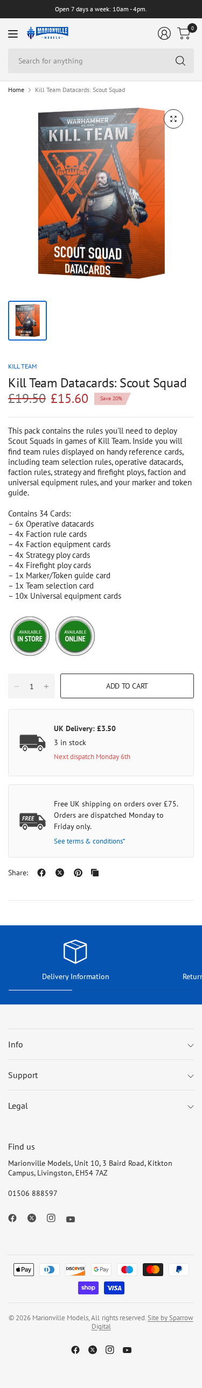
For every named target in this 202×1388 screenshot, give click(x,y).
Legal (18, 1105)
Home (16, 90)
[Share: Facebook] (41, 873)
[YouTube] (74, 1219)
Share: (18, 872)
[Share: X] (60, 873)
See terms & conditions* (90, 841)
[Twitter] (36, 1218)
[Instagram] (55, 1218)
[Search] (180, 60)
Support (23, 1075)
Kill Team (22, 366)
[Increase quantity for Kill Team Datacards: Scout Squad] (46, 686)
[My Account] (164, 33)
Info (15, 1044)
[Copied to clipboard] (95, 873)
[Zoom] (173, 119)
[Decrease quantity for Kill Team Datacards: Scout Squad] (17, 686)
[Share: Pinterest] (78, 873)
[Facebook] (16, 1218)
